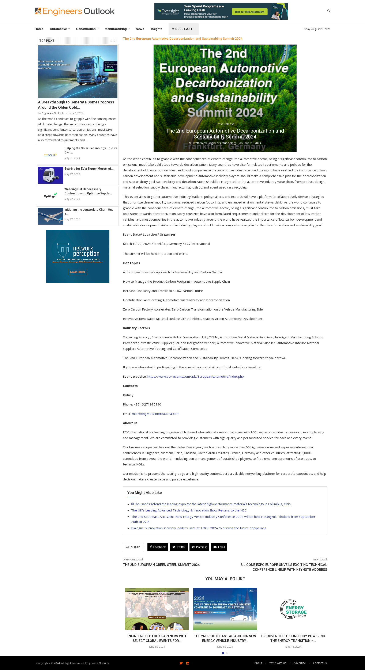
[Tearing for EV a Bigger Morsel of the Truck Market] (50, 175)
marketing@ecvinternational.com (155, 413)
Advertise (300, 663)
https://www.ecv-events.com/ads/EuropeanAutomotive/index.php (195, 376)
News (140, 29)
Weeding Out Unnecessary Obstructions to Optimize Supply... (88, 191)
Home (39, 29)
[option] (221, 11)
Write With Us (277, 663)
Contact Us (320, 663)
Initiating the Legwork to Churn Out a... (88, 212)
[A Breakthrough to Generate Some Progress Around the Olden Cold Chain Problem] (77, 71)
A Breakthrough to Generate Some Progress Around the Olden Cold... (76, 105)
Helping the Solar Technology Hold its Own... (90, 150)
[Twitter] (181, 663)
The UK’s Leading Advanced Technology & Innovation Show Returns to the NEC (189, 510)
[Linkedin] (187, 663)
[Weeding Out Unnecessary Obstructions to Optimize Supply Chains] (50, 195)
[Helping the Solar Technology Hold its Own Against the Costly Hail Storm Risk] (50, 154)
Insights (156, 29)
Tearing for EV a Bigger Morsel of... (89, 168)
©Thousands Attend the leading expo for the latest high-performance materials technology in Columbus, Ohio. (211, 504)
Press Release (225, 124)
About (258, 663)
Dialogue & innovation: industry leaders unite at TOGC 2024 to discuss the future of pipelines (198, 528)
